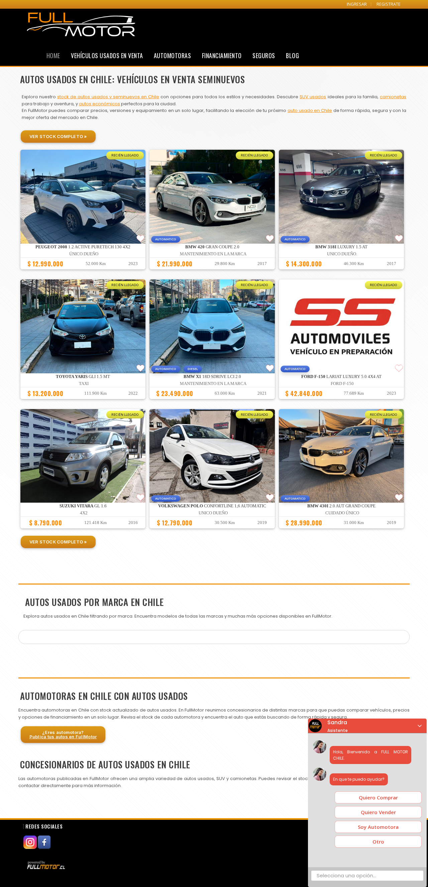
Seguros (263, 55)
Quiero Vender (378, 812)
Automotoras (172, 55)
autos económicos (99, 104)
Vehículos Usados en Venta (107, 55)
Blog (292, 55)
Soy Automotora (378, 826)
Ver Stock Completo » (58, 136)
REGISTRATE (389, 4)
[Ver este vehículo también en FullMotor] (46, 865)
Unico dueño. (342, 254)
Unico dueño (213, 513)
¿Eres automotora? (63, 734)
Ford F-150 (342, 383)
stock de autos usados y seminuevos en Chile (108, 97)
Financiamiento (222, 55)
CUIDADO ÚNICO (342, 513)
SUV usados (313, 97)
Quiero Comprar (378, 797)
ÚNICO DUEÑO (83, 254)
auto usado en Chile (310, 110)
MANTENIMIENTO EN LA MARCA (213, 254)
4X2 (84, 513)
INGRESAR (357, 4)
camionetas (393, 97)
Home (53, 55)
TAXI (84, 383)
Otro (378, 841)
